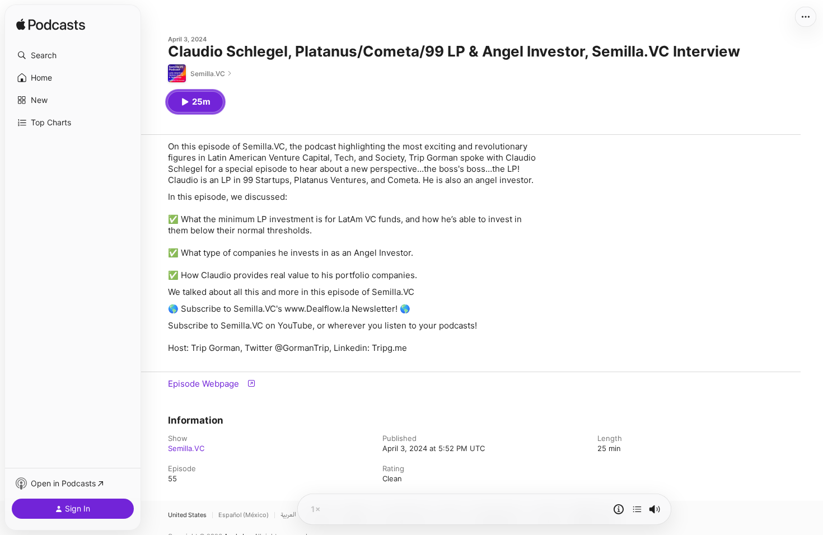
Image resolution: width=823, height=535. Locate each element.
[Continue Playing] (637, 509)
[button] (72, 55)
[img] (50, 25)
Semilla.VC (186, 448)
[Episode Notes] (618, 509)
